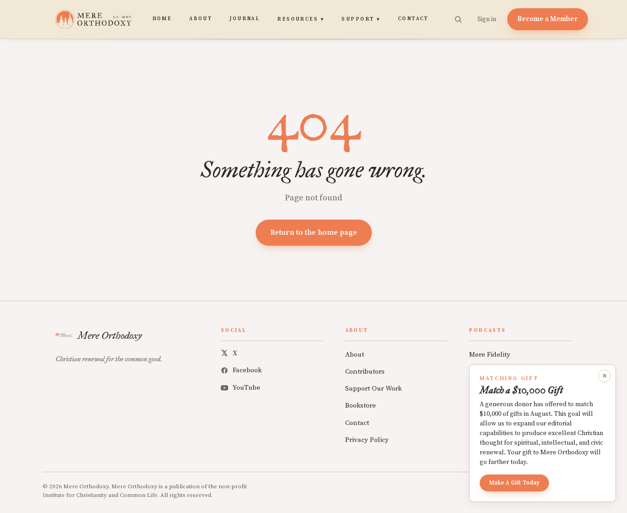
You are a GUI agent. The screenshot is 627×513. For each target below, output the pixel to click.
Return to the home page (313, 232)
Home (162, 19)
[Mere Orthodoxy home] (93, 19)
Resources (300, 19)
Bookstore (360, 405)
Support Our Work (373, 388)
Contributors (365, 371)
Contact (413, 19)
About (200, 19)
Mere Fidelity (489, 354)
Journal (245, 19)
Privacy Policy (367, 440)
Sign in (486, 19)
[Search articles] (458, 19)
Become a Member (547, 19)
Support (360, 19)
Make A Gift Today (514, 482)
